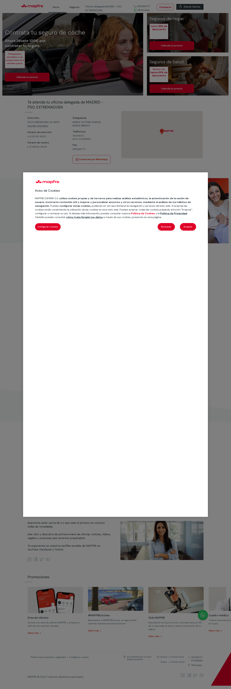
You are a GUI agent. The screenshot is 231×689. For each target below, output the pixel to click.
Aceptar (188, 226)
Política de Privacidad (173, 213)
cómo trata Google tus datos (84, 217)
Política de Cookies (143, 213)
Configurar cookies (48, 226)
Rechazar (166, 226)
